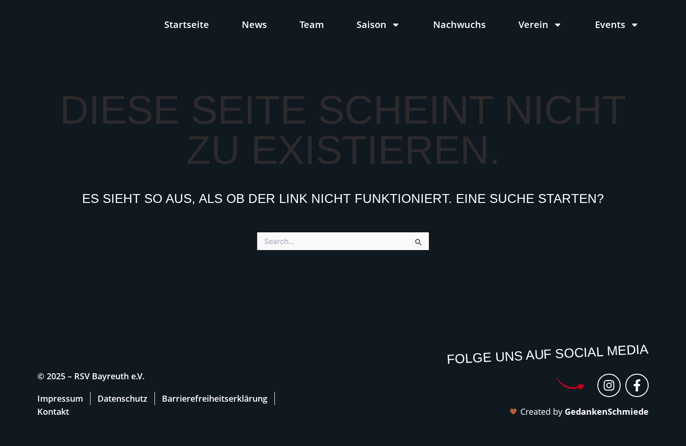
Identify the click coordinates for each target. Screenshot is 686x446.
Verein (533, 25)
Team (312, 25)
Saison (371, 25)
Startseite (186, 25)
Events (610, 25)
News (254, 25)
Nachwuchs (459, 25)
